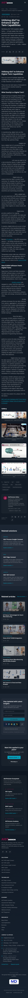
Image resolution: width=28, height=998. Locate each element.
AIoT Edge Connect (6, 880)
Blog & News (4, 920)
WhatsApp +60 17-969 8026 (11, 943)
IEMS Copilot (4, 867)
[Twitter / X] (10, 851)
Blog (7, 8)
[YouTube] (6, 851)
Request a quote (15, 964)
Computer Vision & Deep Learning (9, 890)
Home (2, 8)
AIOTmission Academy (6, 900)
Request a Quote (13, 757)
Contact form (4, 964)
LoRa (11, 484)
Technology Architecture (7, 892)
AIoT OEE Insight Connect (7, 860)
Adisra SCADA (18, 484)
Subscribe (15, 719)
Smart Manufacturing (17, 487)
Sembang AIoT (5, 489)
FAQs (2, 929)
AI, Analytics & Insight (6, 887)
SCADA (17, 482)
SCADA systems (16, 282)
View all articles (21, 596)
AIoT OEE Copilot (5, 862)
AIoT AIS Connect (5, 870)
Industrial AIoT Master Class (8, 902)
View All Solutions (5, 872)
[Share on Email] (19, 52)
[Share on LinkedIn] (10, 52)
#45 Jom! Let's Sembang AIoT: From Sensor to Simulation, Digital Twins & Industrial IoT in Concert (13, 401)
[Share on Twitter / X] (7, 52)
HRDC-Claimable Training (7, 905)
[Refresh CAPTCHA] (22, 724)
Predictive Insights (6, 487)
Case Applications (5, 922)
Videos (3, 927)
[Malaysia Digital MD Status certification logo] (14, 981)
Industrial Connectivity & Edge (8, 882)
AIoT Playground (5, 912)
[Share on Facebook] (13, 52)
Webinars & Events (6, 909)
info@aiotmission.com (9, 937)
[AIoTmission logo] (7, 2)
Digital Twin (6, 482)
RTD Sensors (5, 484)
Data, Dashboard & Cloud (7, 885)
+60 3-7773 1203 (8, 940)
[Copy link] (22, 52)
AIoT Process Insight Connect (8, 865)
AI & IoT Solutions (13, 8)
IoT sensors (9, 239)
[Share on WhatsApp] (16, 52)
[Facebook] (2, 851)
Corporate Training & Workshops (9, 907)
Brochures (3, 925)
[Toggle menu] (25, 2)
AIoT (13, 482)
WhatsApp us (14, 761)
